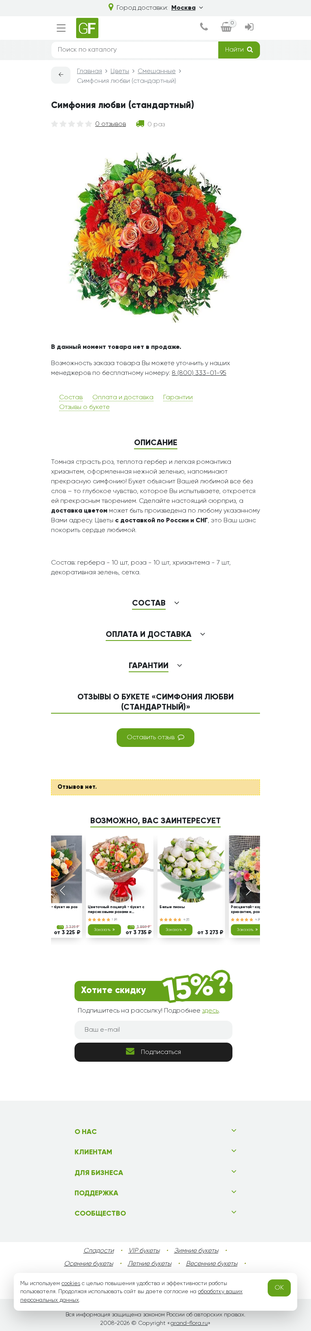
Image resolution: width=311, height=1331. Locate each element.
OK (279, 1288)
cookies (71, 1283)
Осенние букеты (88, 1264)
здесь (210, 1011)
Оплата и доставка (122, 397)
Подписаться (161, 1052)
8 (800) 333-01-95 (199, 373)
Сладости (98, 1251)
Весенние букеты (211, 1264)
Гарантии (178, 397)
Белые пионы (172, 907)
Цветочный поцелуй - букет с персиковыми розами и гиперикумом (116, 910)
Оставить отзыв (151, 737)
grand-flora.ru (189, 1323)
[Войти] (249, 28)
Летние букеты (149, 1264)
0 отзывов (110, 124)
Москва (183, 8)
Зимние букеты (196, 1251)
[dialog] (204, 28)
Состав (71, 397)
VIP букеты (144, 1251)
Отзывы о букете (84, 407)
